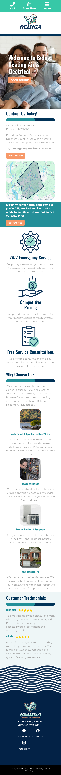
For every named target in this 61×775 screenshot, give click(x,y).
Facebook (24, 736)
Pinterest (37, 736)
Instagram (24, 748)
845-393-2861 (15, 155)
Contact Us (15, 223)
